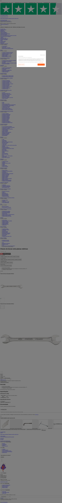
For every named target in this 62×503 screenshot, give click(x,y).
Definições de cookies (21, 64)
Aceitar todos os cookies (41, 64)
